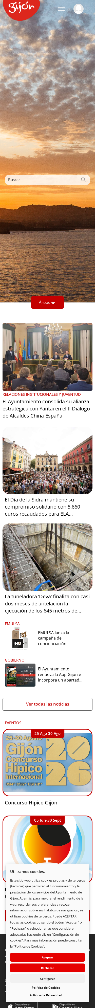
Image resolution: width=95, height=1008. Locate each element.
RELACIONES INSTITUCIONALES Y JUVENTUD (42, 394)
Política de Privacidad (45, 995)
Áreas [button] (44, 302)
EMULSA (12, 623)
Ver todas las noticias (47, 704)
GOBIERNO (15, 660)
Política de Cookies (46, 987)
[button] (61, 9)
